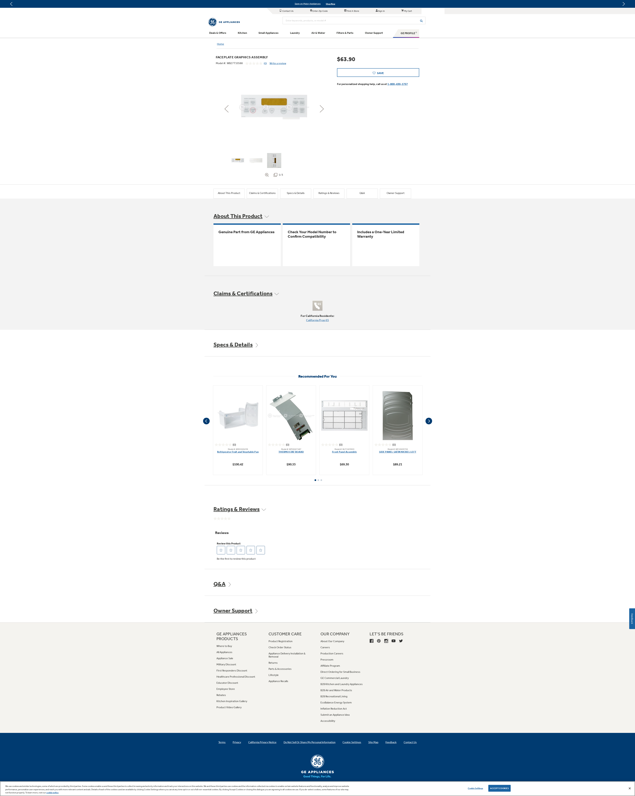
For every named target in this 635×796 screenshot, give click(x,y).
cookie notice (52, 792)
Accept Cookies (499, 788)
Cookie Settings (475, 788)
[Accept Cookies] (629, 788)
